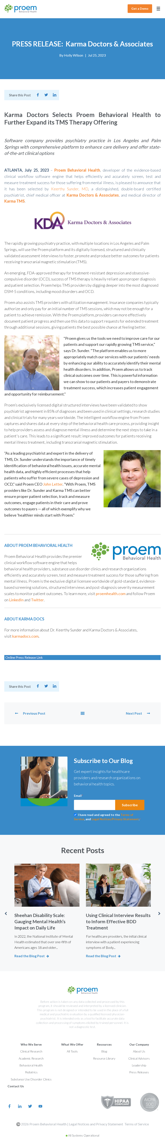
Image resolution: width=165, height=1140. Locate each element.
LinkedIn (16, 599)
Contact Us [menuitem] (16, 1086)
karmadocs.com (25, 636)
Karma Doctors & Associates (93, 195)
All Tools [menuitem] (72, 1051)
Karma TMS (14, 201)
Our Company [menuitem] (139, 1044)
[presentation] (5, 913)
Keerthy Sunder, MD (69, 188)
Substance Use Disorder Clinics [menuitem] (31, 1079)
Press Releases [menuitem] (139, 1072)
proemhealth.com (110, 593)
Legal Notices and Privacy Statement (96, 1124)
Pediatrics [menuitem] (31, 1072)
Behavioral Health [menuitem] (31, 1065)
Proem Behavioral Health (77, 170)
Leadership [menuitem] (139, 1065)
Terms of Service (136, 1124)
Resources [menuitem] (104, 1044)
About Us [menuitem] (139, 1051)
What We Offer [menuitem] (72, 1044)
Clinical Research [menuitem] (31, 1051)
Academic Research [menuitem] (31, 1058)
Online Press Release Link (24, 657)
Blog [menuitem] (104, 1051)
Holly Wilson (73, 55)
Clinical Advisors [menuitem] (139, 1058)
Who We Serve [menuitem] (31, 1044)
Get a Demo (139, 8)
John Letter (53, 484)
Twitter (37, 599)
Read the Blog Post (29, 956)
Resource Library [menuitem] (104, 1058)
